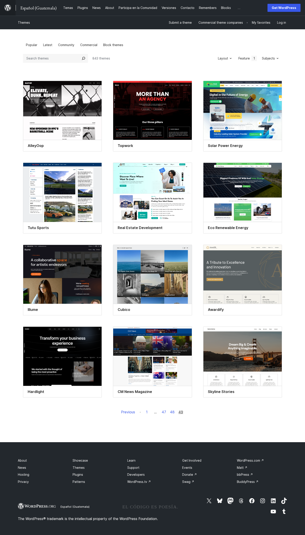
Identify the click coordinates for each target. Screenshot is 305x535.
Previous (128, 412)
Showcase (80, 460)
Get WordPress (284, 8)
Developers (136, 474)
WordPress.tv (139, 482)
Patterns (79, 482)
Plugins (78, 474)
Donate (189, 474)
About (22, 460)
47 (164, 412)
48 (172, 412)
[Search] (83, 58)
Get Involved (191, 460)
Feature (246, 58)
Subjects (268, 58)
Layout (223, 58)
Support (133, 467)
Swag (188, 482)
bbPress (245, 474)
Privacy (23, 482)
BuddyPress (248, 482)
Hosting (23, 474)
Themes (24, 22)
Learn (131, 460)
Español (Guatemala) (75, 506)
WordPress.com (250, 460)
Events (187, 467)
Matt (242, 467)
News (22, 467)
